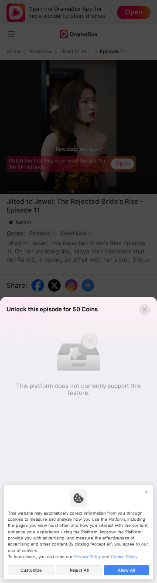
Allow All (126, 570)
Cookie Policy (124, 556)
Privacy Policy (87, 556)
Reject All (79, 570)
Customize (31, 570)
